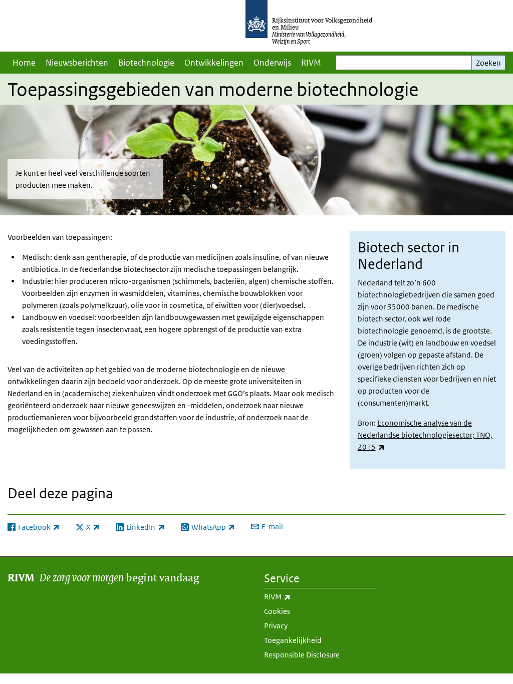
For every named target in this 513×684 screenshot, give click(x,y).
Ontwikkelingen (213, 62)
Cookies (277, 611)
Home (24, 62)
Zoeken (488, 63)
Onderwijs (272, 62)
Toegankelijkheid (293, 640)
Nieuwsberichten (77, 62)
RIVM (311, 62)
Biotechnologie (146, 62)
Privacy (276, 625)
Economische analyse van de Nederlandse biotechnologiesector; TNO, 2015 (425, 435)
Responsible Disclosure (302, 654)
